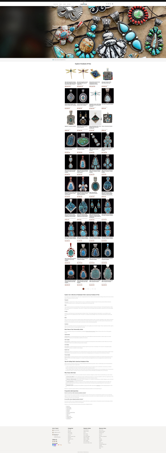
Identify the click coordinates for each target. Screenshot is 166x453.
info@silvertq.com (57, 432)
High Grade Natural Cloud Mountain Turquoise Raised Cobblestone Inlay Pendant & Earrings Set (95, 216)
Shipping (100, 440)
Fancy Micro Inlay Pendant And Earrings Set (82, 127)
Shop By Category (102, 431)
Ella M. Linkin (86, 433)
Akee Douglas (67, 341)
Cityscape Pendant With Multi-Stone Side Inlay (106, 82)
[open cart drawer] (113, 4)
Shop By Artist (101, 432)
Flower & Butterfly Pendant (107, 126)
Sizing (100, 441)
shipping (98, 385)
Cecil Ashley (67, 346)
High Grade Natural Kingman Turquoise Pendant (82, 259)
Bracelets (69, 431)
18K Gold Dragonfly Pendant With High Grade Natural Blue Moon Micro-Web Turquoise (70, 83)
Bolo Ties (68, 406)
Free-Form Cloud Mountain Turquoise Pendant (70, 149)
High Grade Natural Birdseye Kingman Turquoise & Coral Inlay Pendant (82, 171)
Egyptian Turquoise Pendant (70, 126)
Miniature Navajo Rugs (70, 412)
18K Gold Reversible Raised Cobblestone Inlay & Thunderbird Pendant (94, 83)
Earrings (67, 411)
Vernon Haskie (67, 356)
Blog (100, 437)
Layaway (100, 445)
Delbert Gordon (86, 431)
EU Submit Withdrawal (103, 436)
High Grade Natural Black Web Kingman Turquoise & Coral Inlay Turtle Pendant (83, 193)
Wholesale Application (102, 444)
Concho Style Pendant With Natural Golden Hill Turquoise (70, 105)
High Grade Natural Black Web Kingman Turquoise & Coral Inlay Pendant (71, 193)
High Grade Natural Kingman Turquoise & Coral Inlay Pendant (70, 259)
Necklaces (68, 413)
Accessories (68, 418)
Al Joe (85, 432)
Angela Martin (67, 336)
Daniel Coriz (67, 351)
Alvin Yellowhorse (86, 441)
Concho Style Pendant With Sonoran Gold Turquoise (82, 105)
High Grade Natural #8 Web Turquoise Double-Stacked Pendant (70, 171)
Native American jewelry (90, 331)
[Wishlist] (109, 4)
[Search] (107, 4)
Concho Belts (68, 408)
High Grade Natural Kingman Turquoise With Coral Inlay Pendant (70, 281)
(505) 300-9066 (56, 430)
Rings (69, 440)
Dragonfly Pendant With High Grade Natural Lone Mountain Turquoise (95, 105)
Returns (100, 435)
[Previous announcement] (53, 1)
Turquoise (66, 301)
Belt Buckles (68, 407)
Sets (68, 441)
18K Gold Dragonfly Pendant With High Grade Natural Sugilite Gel (82, 83)
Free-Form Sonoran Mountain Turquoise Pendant (82, 149)
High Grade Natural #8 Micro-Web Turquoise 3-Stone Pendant (95, 149)
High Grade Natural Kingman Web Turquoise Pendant (95, 281)
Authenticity (101, 446)
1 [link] (83, 288)
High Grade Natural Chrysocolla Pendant (93, 193)
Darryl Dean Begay (87, 436)
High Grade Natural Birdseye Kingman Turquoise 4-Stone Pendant (94, 171)
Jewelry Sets (68, 416)
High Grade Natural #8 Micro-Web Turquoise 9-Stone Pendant (107, 149)
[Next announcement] (113, 1)
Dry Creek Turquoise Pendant (107, 104)
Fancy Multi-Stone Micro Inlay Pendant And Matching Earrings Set (95, 127)
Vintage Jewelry (69, 417)
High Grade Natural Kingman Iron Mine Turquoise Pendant (107, 215)
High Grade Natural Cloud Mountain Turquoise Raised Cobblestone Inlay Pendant (107, 193)
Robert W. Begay (86, 437)
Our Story (100, 433)
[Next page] (95, 289)
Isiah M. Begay (86, 440)
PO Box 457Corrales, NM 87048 (57, 436)
